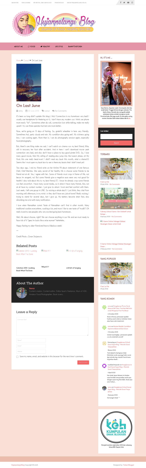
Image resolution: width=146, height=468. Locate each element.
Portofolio (59, 2)
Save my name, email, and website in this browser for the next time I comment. (52, 357)
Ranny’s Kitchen (75, 46)
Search (116, 143)
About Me (14, 2)
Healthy (46, 46)
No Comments (61, 111)
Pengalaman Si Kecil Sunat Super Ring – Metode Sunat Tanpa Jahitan (119, 344)
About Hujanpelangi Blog (76, 2)
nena (109, 326)
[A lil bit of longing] (77, 257)
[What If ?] (52, 256)
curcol (47, 111)
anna (109, 306)
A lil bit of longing (73, 268)
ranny (20, 111)
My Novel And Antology (42, 2)
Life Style (59, 46)
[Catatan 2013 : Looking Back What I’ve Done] (27, 257)
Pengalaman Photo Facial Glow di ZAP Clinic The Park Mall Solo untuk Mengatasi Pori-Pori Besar (120, 308)
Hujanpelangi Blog (17, 465)
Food (32, 46)
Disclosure (26, 2)
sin (129, 118)
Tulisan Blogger (128, 465)
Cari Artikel (104, 131)
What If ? (45, 267)
